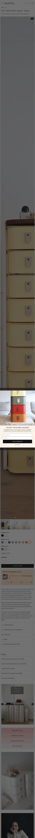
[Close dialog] (33, 392)
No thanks (17, 444)
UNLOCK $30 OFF (17, 441)
